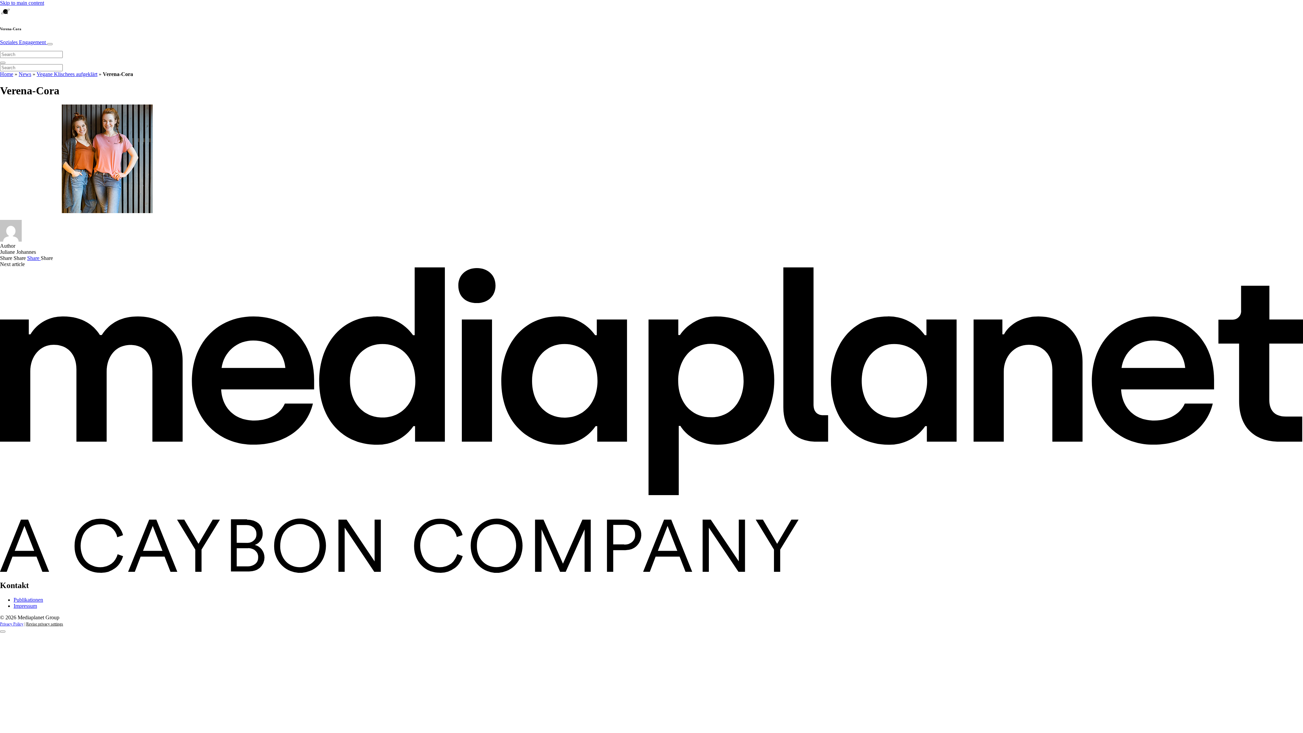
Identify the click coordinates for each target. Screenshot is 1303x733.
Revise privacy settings (44, 624)
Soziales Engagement (23, 42)
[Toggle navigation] (50, 44)
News (25, 74)
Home (6, 74)
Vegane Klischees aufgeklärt (67, 74)
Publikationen (28, 600)
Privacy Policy (11, 624)
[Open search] (2, 63)
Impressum (25, 606)
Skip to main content (22, 3)
